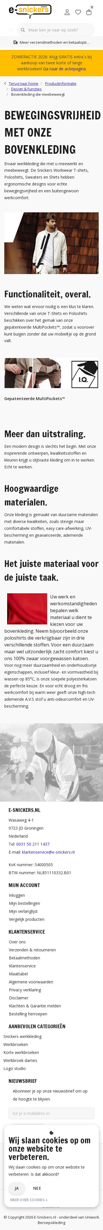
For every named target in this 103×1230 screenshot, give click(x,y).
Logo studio (14, 1068)
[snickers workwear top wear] (51, 272)
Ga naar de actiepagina (64, 68)
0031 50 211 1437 (32, 844)
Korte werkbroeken (21, 1052)
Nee (37, 1188)
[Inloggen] (67, 11)
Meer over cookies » (29, 1199)
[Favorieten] (78, 11)
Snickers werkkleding (22, 1036)
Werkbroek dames (20, 1060)
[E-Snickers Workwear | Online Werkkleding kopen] (30, 11)
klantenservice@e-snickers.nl (48, 852)
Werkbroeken (15, 1044)
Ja (17, 1188)
